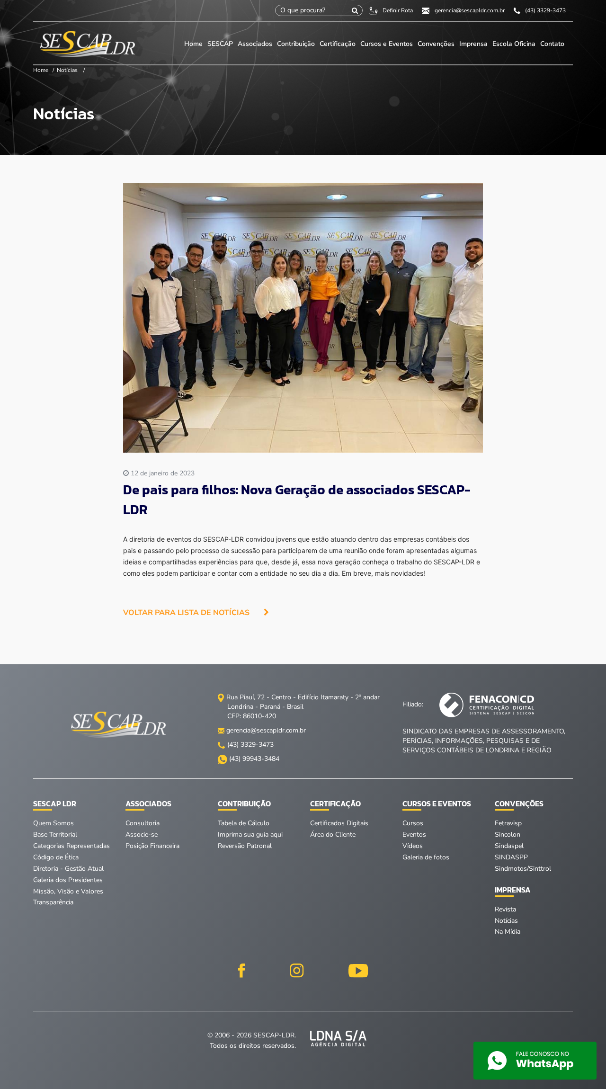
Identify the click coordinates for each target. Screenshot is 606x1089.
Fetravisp (508, 823)
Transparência (53, 902)
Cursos (412, 823)
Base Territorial (55, 834)
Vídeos (412, 845)
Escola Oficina (513, 43)
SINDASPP (511, 857)
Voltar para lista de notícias (186, 612)
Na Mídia (507, 931)
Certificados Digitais (339, 823)
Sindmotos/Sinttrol (523, 868)
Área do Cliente (333, 834)
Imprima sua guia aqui (250, 834)
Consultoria (142, 823)
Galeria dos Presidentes (68, 879)
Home (193, 43)
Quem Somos (53, 823)
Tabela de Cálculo (243, 823)
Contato (552, 43)
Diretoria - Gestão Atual (68, 868)
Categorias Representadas (71, 845)
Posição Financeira (152, 845)
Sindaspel (509, 845)
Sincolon (507, 834)
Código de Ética (56, 857)
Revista (505, 909)
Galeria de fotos (425, 857)
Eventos (414, 834)
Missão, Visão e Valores (68, 891)
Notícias (67, 70)
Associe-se (141, 834)
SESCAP (221, 43)
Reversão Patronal (245, 845)
